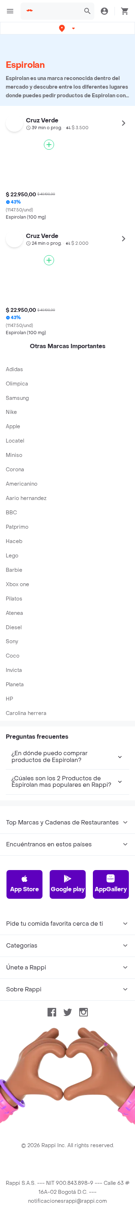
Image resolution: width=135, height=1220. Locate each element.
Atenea (14, 613)
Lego (12, 555)
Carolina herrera (26, 713)
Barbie (14, 570)
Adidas (14, 369)
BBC (11, 512)
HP (9, 699)
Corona (15, 469)
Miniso (14, 455)
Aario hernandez (26, 498)
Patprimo (17, 527)
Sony (12, 641)
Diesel (14, 627)
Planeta (15, 684)
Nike (11, 412)
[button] (68, 28)
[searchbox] (57, 11)
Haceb (14, 541)
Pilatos (14, 598)
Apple (13, 426)
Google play (68, 889)
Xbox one (17, 584)
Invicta (14, 670)
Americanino (21, 484)
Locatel (15, 441)
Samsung (17, 398)
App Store (24, 889)
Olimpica (17, 383)
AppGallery (111, 889)
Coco (12, 656)
